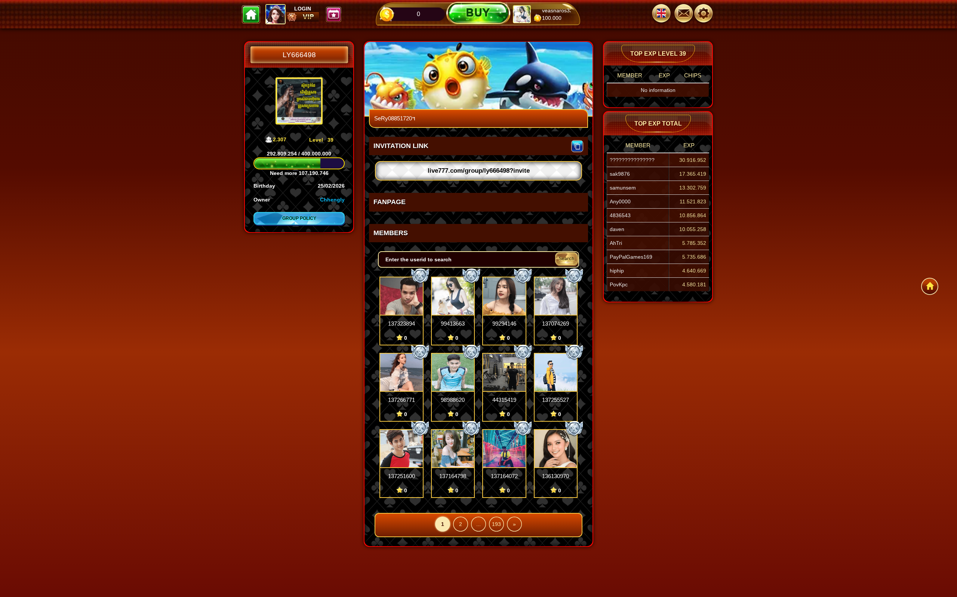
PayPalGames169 (631, 257)
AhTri (616, 243)
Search (566, 258)
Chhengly (332, 200)
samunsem (623, 188)
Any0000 (620, 201)
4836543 (620, 215)
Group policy (299, 218)
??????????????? (632, 160)
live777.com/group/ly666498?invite (479, 170)
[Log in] (706, 14)
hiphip (617, 271)
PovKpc (619, 284)
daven (617, 229)
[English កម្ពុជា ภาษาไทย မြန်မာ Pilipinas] (661, 14)
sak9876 (620, 174)
